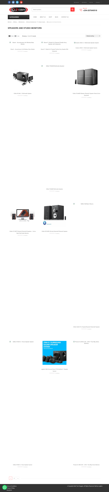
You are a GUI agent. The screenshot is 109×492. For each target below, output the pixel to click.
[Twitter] (13, 2)
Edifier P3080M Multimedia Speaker (54, 189)
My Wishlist (84, 2)
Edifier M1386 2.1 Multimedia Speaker (22, 93)
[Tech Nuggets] (18, 9)
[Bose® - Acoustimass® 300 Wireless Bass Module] (23, 43)
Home (35, 17)
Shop (50, 17)
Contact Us (64, 17)
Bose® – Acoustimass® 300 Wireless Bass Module (23, 49)
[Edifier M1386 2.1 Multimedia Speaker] (23, 77)
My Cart (91, 2)
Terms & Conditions (12, 486)
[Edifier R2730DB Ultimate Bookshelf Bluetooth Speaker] (54, 215)
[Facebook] (9, 2)
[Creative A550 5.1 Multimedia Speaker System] (86, 42)
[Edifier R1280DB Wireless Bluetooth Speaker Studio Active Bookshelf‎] (86, 77)
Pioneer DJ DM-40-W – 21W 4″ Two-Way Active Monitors (86, 464)
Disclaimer (9, 490)
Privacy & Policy (11, 488)
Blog (56, 17)
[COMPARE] (36, 56)
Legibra (100, 486)
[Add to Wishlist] (9, 56)
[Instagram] (17, 2)
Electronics (22, 22)
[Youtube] (21, 2)
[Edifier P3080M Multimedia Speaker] (54, 125)
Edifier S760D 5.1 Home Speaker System (22, 464)
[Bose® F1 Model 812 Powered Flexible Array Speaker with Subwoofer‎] (54, 43)
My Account (76, 2)
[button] (4, 487)
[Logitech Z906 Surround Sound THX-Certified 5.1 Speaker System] (54, 353)
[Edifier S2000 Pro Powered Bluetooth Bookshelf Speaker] (86, 263)
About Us (43, 17)
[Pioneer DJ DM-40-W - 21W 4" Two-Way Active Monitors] (86, 400)
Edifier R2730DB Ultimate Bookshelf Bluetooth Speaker (54, 231)
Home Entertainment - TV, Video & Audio (36, 22)
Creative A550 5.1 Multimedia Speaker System (86, 48)
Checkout (98, 2)
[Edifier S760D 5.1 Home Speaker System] (23, 400)
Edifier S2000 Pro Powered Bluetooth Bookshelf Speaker (86, 327)
